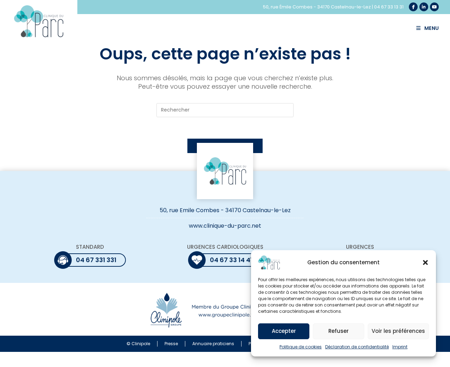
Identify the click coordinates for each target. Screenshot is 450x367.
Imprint (399, 347)
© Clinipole (138, 344)
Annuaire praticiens (213, 344)
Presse (171, 344)
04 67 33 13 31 (389, 7)
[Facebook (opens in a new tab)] (413, 6)
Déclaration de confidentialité (357, 347)
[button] (425, 262)
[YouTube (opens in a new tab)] (434, 6)
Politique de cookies (300, 347)
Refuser (338, 331)
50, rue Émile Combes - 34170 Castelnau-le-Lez (317, 7)
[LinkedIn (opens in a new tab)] (423, 6)
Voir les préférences (398, 331)
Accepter (284, 331)
